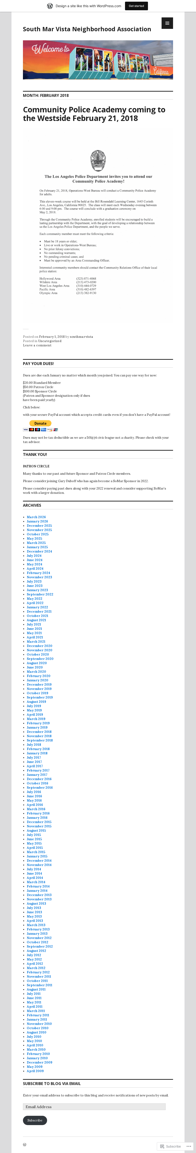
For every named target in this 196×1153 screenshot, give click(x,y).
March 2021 (36, 642)
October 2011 (37, 981)
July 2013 (34, 908)
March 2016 (36, 809)
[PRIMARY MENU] (167, 23)
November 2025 (39, 530)
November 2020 (39, 650)
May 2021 (34, 633)
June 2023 (35, 586)
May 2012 (34, 959)
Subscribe (34, 1120)
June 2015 (34, 839)
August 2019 (36, 702)
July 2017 (34, 758)
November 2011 (39, 977)
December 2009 (39, 1062)
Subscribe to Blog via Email (52, 1083)
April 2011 (35, 1007)
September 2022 (40, 594)
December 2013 (39, 895)
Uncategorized (50, 341)
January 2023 (37, 590)
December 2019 (39, 685)
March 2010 (36, 1050)
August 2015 (36, 831)
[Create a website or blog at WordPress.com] (24, 1145)
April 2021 (35, 637)
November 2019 (39, 689)
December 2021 (39, 612)
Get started (136, 6)
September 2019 (40, 697)
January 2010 (37, 1058)
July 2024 (34, 556)
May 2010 (34, 1041)
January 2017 (37, 775)
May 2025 (34, 539)
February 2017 (38, 770)
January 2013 (37, 934)
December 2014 (39, 861)
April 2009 (35, 1071)
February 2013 (38, 929)
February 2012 (38, 972)
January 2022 (37, 607)
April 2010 (35, 1045)
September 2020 (40, 659)
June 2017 (34, 762)
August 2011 (36, 989)
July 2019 (34, 706)
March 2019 (36, 719)
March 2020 (36, 672)
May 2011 (34, 1002)
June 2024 (35, 560)
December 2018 (39, 732)
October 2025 (38, 534)
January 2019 (37, 727)
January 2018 (37, 753)
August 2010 (36, 1032)
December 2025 (39, 526)
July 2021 (34, 624)
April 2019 (35, 715)
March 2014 (36, 882)
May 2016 (34, 800)
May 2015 (34, 843)
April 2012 (35, 964)
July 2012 (34, 955)
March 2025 (36, 543)
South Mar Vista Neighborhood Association (87, 29)
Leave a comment (37, 345)
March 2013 (36, 925)
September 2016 (40, 788)
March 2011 (36, 1011)
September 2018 (40, 740)
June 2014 (34, 873)
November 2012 (39, 938)
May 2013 (34, 916)
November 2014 (39, 865)
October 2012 (37, 942)
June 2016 (34, 796)
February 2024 (38, 573)
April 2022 (35, 603)
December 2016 (39, 779)
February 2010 (38, 1054)
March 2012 (36, 968)
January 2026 (37, 521)
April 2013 (35, 921)
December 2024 (39, 551)
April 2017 (35, 766)
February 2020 (38, 676)
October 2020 (38, 654)
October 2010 (38, 1028)
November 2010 (39, 1024)
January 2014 (37, 891)
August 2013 (36, 904)
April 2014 (35, 878)
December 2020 (39, 646)
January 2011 (37, 1019)
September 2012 (40, 946)
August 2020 (37, 663)
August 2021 (36, 620)
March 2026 (36, 517)
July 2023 (34, 581)
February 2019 (38, 723)
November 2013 (39, 899)
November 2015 (39, 826)
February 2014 (38, 886)
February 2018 (38, 749)
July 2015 (34, 835)
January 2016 (37, 818)
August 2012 (36, 951)
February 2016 (38, 813)
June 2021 (34, 629)
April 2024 (35, 569)
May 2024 (34, 564)
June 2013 (34, 912)
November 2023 (39, 577)
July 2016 (34, 792)
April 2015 (35, 848)
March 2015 (36, 852)
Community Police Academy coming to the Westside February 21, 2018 (94, 113)
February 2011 (38, 1015)
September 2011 (39, 985)
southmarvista (81, 337)
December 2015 (39, 822)
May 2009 (35, 1067)
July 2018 (34, 745)
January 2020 (37, 680)
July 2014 (34, 869)
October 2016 (37, 783)
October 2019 (37, 693)
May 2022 (34, 599)
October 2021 (37, 616)
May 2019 (34, 710)
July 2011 (34, 994)
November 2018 (39, 736)
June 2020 (35, 667)
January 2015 (37, 856)
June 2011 (34, 998)
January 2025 (37, 547)
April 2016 (35, 805)
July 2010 (34, 1037)
